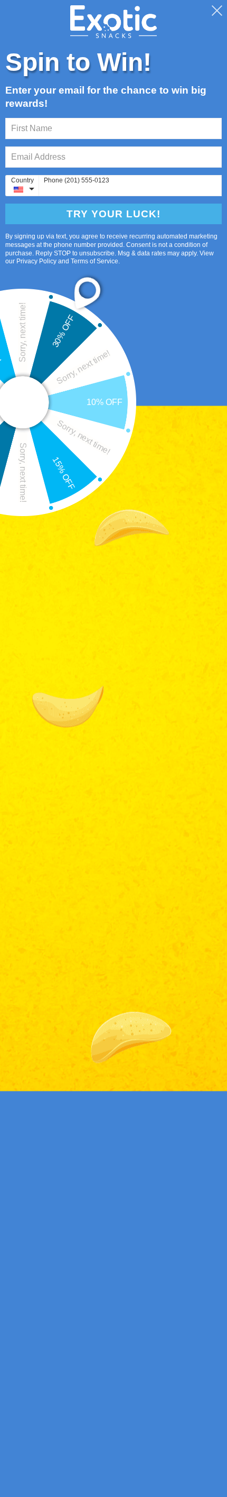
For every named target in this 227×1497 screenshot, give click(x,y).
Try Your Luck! (113, 213)
